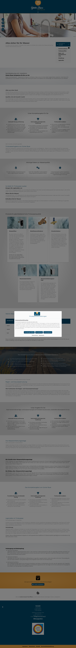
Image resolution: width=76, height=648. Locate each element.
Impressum (41, 335)
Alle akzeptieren (47, 332)
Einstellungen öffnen (29, 332)
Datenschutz (35, 335)
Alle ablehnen (39, 332)
